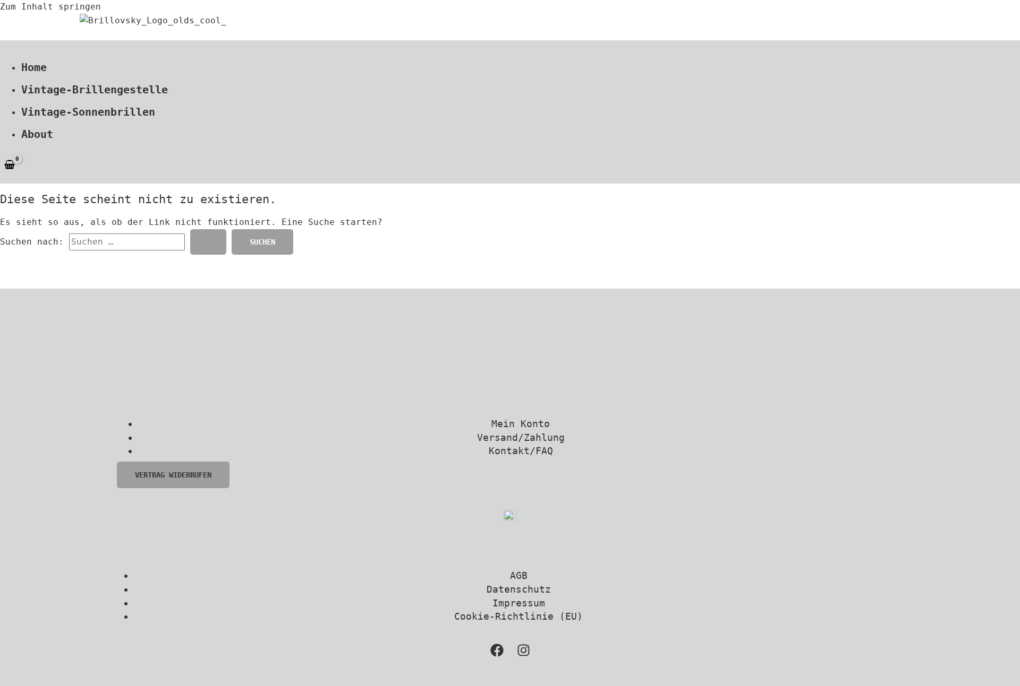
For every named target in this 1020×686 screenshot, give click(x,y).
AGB (519, 575)
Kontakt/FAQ (521, 450)
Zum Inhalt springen (50, 7)
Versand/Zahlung (521, 437)
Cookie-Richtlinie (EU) (518, 616)
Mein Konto (520, 423)
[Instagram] (523, 654)
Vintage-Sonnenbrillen (88, 112)
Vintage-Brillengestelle (94, 89)
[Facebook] (497, 654)
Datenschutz (519, 589)
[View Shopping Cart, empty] (10, 165)
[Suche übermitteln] (208, 242)
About (37, 134)
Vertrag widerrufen (173, 475)
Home (34, 67)
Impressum (518, 603)
